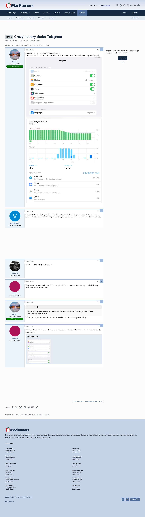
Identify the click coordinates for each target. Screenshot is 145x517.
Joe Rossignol (76, 456)
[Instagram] (124, 5)
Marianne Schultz (77, 470)
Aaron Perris (76, 485)
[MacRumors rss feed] (135, 5)
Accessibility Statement (23, 497)
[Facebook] (121, 5)
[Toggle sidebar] (138, 18)
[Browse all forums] (133, 18)
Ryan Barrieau (76, 478)
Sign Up (123, 58)
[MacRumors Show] (117, 5)
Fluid (6, 501)
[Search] (135, 18)
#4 (101, 281)
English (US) (135, 499)
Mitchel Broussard (11, 463)
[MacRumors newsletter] (138, 5)
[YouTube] (131, 5)
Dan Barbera (9, 478)
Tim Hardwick (76, 463)
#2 (101, 211)
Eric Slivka (75, 448)
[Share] (98, 49)
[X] (128, 5)
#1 (101, 49)
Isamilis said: (32, 307)
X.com (11, 452)
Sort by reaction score (33, 40)
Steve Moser (9, 485)
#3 (101, 261)
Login (123, 63)
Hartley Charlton (10, 470)
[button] (23, 12)
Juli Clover (9, 456)
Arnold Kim (9, 448)
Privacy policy (10, 497)
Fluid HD (11, 501)
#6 (101, 326)
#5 (101, 302)
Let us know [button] (105, 5)
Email (7, 452)
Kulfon (9, 40)
